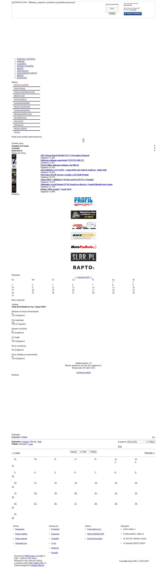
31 (13, 466)
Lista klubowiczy (94, 529)
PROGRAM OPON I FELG (23, 114)
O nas (53, 543)
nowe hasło (133, 9)
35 (13, 507)
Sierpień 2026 (83, 277)
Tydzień (25, 442)
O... (153, 437)
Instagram (55, 534)
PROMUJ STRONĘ (20, 129)
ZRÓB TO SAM (19, 96)
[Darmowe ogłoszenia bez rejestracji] (83, 271)
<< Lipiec (16, 453)
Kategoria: (122, 442)
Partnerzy (55, 548)
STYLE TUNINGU (20, 99)
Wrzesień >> (150, 453)
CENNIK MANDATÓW (22, 110)
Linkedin (55, 538)
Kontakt (54, 553)
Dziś (120, 446)
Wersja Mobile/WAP (95, 534)
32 (13, 476)
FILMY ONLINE (19, 88)
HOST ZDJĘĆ (18, 121)
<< (76, 277)
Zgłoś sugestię (21, 538)
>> (91, 277)
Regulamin (19, 529)
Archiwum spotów (94, 538)
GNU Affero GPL (35, 563)
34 (13, 497)
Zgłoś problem (21, 534)
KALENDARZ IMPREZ (22, 103)
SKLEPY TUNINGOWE (22, 107)
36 (13, 518)
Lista (31, 444)
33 (13, 487)
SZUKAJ (17, 132)
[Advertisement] (83, 37)
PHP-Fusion (30, 556)
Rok (39, 442)
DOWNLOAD (18, 125)
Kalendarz (16, 437)
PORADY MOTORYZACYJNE (24, 92)
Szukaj (24, 437)
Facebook (55, 529)
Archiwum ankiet (83, 372)
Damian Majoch (37, 565)
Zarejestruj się (128, 5)
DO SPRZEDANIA (20, 118)
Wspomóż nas (21, 543)
